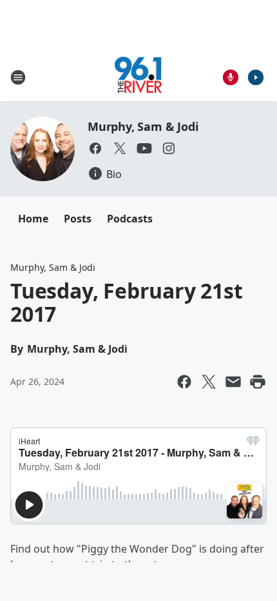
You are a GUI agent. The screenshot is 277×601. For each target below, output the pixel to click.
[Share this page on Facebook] (184, 382)
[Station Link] (138, 77)
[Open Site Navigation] (18, 77)
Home (33, 219)
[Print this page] (258, 382)
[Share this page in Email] (233, 382)
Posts (77, 219)
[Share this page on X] (209, 382)
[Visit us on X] (120, 148)
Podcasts (130, 219)
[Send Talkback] (230, 77)
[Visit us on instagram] (169, 148)
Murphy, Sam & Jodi (143, 126)
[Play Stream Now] (255, 77)
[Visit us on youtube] (144, 148)
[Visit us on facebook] (95, 148)
